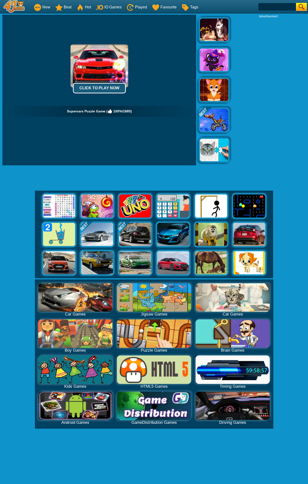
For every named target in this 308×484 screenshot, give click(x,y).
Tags (194, 7)
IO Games (113, 7)
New (46, 7)
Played (141, 7)
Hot (88, 7)
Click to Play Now (99, 88)
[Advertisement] (268, 90)
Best (67, 7)
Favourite (168, 7)
